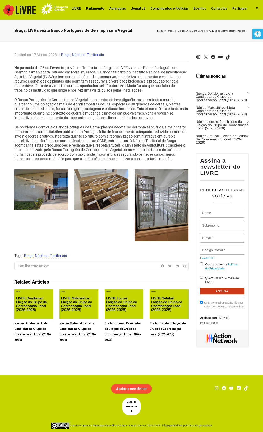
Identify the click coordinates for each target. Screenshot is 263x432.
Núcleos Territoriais (88, 55)
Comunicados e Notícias (169, 8)
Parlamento (95, 8)
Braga (170, 31)
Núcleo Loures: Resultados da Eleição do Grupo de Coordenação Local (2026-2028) (222, 125)
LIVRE (76, 8)
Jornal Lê (138, 8)
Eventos (200, 8)
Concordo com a (221, 266)
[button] (257, 34)
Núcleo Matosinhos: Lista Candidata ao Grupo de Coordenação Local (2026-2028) (221, 110)
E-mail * (207, 235)
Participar (240, 8)
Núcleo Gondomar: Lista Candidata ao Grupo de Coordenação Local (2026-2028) (221, 96)
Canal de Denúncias (131, 406)
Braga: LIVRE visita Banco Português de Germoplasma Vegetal (212, 31)
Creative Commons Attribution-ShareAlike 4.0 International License (108, 425)
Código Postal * (213, 247)
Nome (206, 210)
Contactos (219, 8)
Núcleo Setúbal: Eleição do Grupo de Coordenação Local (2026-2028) (168, 329)
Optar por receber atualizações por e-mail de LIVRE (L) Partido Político (224, 304)
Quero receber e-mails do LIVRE (222, 280)
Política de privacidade (199, 425)
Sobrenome (210, 223)
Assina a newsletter (131, 389)
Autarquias (117, 8)
